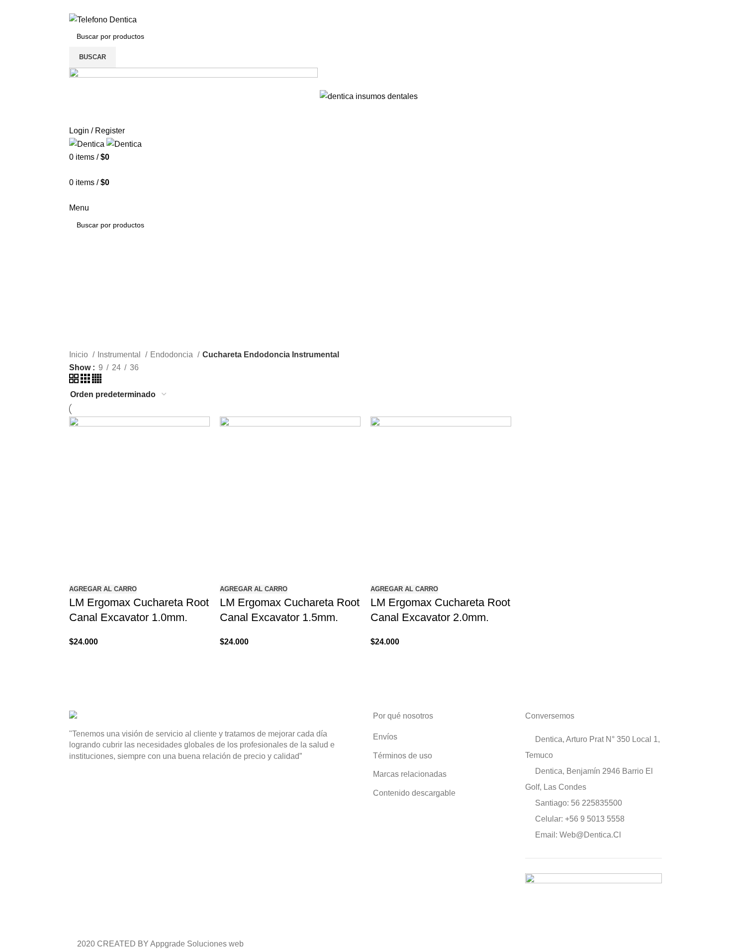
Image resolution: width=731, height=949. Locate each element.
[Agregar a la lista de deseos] (135, 569)
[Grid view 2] (75, 380)
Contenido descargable (414, 793)
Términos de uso (402, 755)
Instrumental (120, 354)
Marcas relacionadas (410, 774)
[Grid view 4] (96, 380)
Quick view (108, 569)
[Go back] (81, 268)
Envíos (385, 737)
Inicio (79, 354)
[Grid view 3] (86, 380)
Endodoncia (172, 354)
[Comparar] (81, 569)
